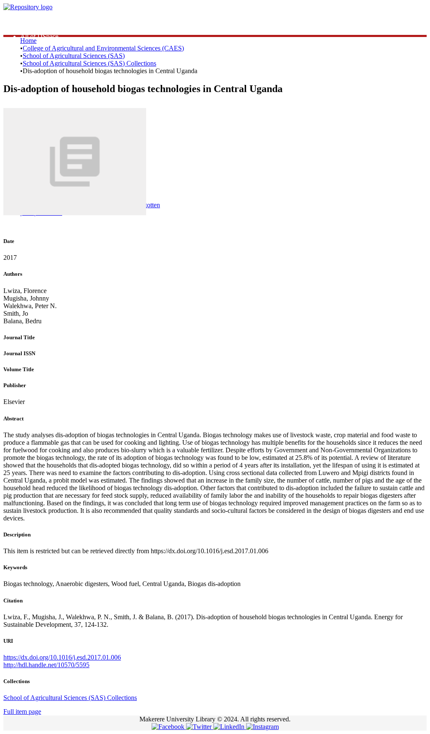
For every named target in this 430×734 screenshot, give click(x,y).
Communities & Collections (57, 28)
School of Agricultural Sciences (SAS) (74, 55)
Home (28, 40)
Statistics (31, 21)
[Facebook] (169, 726)
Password (151, 171)
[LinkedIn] (229, 726)
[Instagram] (262, 726)
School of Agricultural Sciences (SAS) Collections (89, 63)
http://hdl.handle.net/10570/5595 (46, 664)
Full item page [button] (22, 711)
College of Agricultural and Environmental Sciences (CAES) (103, 48)
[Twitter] (199, 726)
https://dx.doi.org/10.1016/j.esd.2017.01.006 (62, 657)
